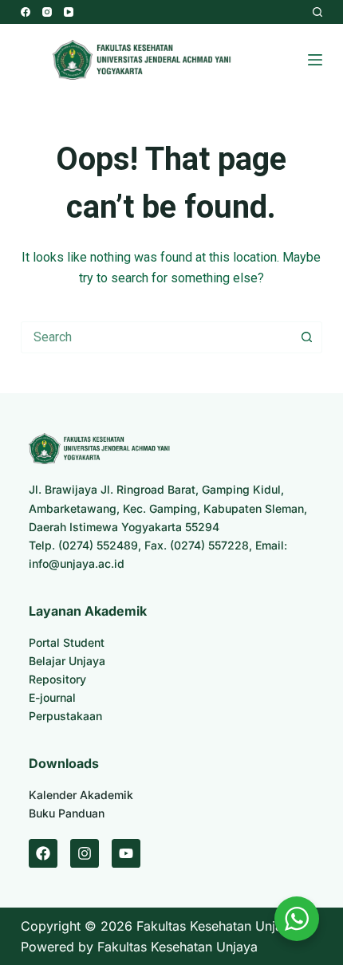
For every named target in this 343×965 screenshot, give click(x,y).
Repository (57, 679)
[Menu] (315, 60)
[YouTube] (68, 12)
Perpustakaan (65, 716)
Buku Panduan (66, 813)
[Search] (317, 12)
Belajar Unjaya (67, 661)
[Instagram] (47, 12)
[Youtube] (126, 853)
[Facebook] (25, 12)
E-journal (52, 697)
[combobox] (156, 337)
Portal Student (66, 642)
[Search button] (306, 337)
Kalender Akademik (81, 795)
